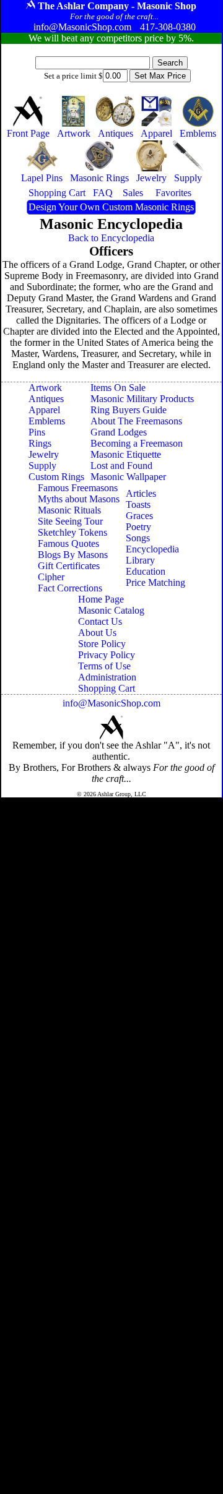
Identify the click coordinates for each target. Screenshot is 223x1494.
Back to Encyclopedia (111, 238)
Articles (141, 493)
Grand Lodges (118, 432)
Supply (42, 465)
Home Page (101, 599)
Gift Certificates (69, 565)
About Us (97, 632)
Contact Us (100, 621)
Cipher (51, 577)
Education (145, 571)
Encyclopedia (152, 549)
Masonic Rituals (69, 510)
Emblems (46, 421)
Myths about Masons (79, 499)
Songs (138, 538)
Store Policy (102, 643)
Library (140, 560)
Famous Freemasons (78, 488)
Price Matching (155, 582)
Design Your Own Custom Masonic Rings (111, 207)
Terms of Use (104, 666)
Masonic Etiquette (125, 454)
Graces (139, 515)
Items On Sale (118, 387)
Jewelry (43, 454)
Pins (36, 432)
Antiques (46, 398)
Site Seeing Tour (70, 521)
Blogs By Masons (73, 554)
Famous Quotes (68, 543)
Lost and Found (121, 465)
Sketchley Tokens (72, 532)
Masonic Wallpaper (128, 476)
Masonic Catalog (111, 610)
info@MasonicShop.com (111, 703)
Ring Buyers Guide (128, 410)
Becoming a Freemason (136, 443)
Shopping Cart (106, 688)
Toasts (138, 504)
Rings (39, 443)
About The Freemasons (136, 421)
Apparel (44, 410)
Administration (107, 677)
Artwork (45, 387)
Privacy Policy (106, 655)
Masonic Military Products (142, 398)
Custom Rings (56, 476)
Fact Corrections (70, 588)
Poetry (138, 527)
